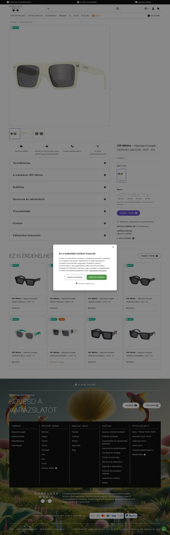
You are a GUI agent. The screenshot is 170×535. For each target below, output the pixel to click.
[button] (85, 283)
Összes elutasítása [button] (75, 277)
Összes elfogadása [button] (96, 277)
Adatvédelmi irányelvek (98, 270)
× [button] (113, 247)
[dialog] (85, 267)
